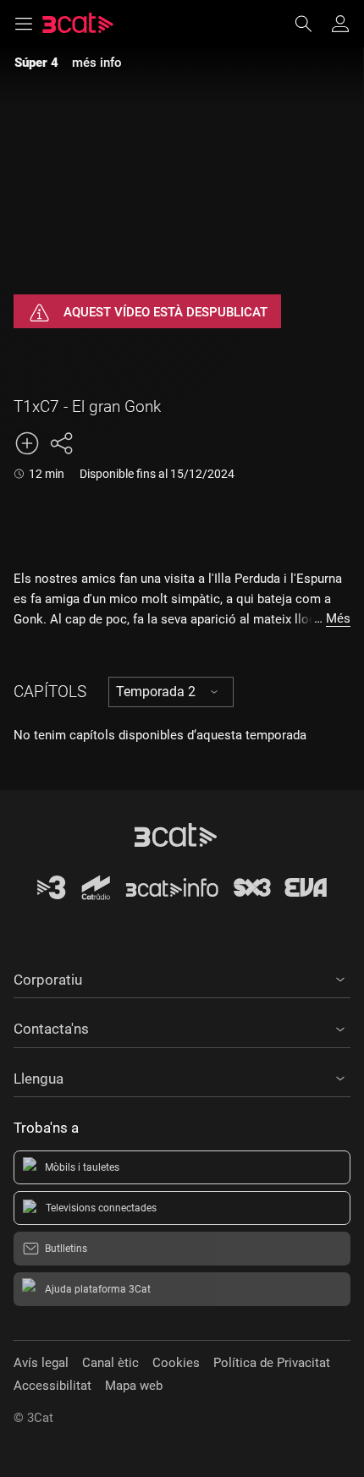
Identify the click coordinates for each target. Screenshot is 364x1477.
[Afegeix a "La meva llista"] (27, 443)
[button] (182, 977)
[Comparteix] (60, 443)
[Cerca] (311, 24)
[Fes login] (340, 24)
